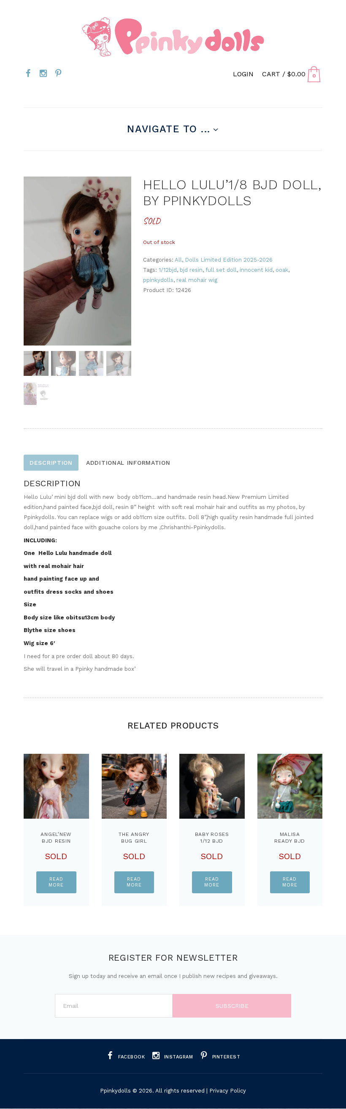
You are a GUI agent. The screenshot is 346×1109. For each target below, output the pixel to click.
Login (243, 74)
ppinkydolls (158, 280)
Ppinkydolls (115, 1091)
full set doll (221, 270)
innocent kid (256, 270)
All (178, 260)
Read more (56, 882)
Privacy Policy (227, 1091)
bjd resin (191, 270)
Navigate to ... (168, 129)
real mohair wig (196, 280)
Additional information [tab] (128, 462)
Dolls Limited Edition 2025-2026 (229, 260)
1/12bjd (168, 270)
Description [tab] (51, 462)
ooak (282, 270)
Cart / (283, 74)
